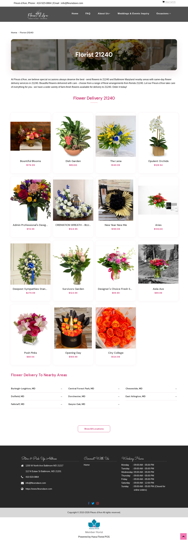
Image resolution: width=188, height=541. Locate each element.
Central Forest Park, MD (81, 388)
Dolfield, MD (17, 396)
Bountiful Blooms (30, 161)
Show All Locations (94, 428)
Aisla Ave (158, 289)
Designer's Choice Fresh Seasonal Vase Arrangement (116, 289)
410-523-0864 (44, 3)
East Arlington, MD (136, 396)
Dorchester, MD (76, 396)
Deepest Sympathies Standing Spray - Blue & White (30, 289)
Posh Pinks (30, 353)
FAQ (87, 13)
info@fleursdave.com (72, 3)
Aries (158, 225)
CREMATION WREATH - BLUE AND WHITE (73, 225)
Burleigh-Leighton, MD (23, 388)
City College (116, 353)
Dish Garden (73, 161)
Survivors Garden (73, 289)
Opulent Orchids (158, 161)
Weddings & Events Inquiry (133, 13)
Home (75, 13)
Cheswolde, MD (134, 388)
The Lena (115, 161)
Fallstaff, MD (17, 404)
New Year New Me (116, 225)
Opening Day (73, 353)
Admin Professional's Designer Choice (30, 225)
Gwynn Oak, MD (76, 404)
